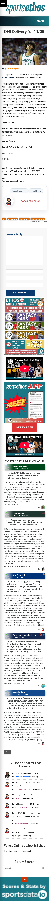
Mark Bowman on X (17, 683)
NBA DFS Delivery (37, 219)
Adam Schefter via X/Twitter (20, 566)
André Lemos (8, 78)
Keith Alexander (21, 823)
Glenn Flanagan (21, 807)
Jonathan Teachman (23, 789)
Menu (40, 21)
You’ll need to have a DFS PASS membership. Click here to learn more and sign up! (23, 174)
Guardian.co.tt (15, 505)
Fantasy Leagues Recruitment (25, 773)
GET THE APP (24, 427)
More (7, 752)
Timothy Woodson (22, 777)
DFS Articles (12, 219)
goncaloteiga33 (12, 68)
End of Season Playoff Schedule (25, 804)
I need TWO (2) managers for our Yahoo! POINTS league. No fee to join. (26, 816)
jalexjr (17, 836)
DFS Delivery (24, 219)
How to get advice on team (24, 795)
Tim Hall (18, 798)
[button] (3, 3)
